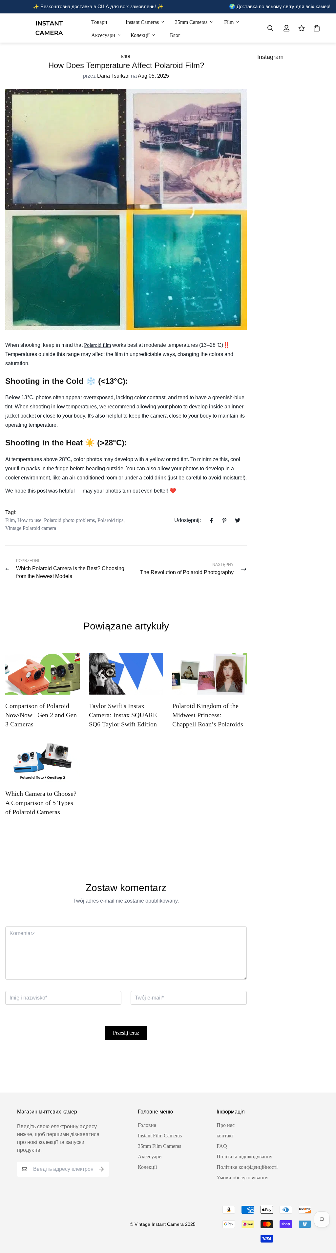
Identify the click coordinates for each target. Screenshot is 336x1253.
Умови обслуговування (242, 1177)
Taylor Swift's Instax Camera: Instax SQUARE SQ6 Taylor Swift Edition (123, 715)
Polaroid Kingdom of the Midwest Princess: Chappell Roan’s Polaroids (207, 715)
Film (229, 22)
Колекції (140, 35)
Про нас (226, 1125)
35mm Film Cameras (159, 1146)
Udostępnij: (187, 520)
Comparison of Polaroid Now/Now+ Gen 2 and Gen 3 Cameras (41, 715)
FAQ (222, 1146)
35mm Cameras (191, 22)
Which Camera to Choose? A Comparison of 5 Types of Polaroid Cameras (40, 802)
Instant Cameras (142, 22)
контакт (225, 1135)
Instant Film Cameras (160, 1135)
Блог (175, 35)
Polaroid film (97, 345)
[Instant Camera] (49, 28)
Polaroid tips (110, 520)
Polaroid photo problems (69, 520)
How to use (29, 520)
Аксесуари (103, 35)
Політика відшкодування (244, 1156)
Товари (99, 22)
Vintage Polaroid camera (30, 528)
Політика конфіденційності (247, 1167)
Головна (147, 1125)
